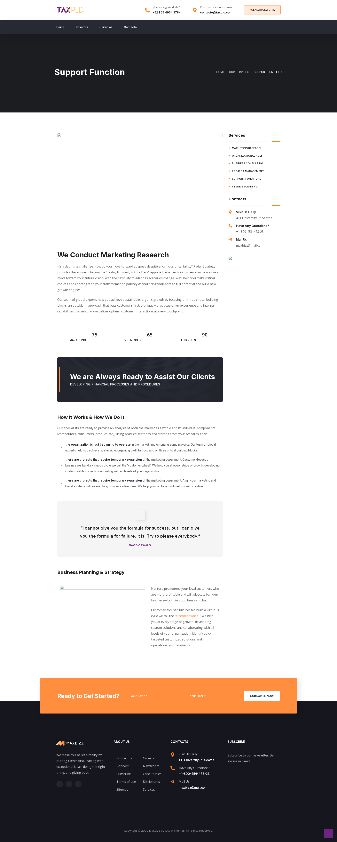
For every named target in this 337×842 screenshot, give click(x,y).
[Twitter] (59, 784)
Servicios (106, 27)
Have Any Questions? (252, 226)
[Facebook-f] (69, 784)
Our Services (239, 72)
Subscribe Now (262, 696)
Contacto (130, 27)
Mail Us (241, 239)
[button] (262, 9)
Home (60, 27)
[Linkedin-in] (78, 784)
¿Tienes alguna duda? (166, 7)
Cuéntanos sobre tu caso (216, 7)
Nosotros (81, 27)
